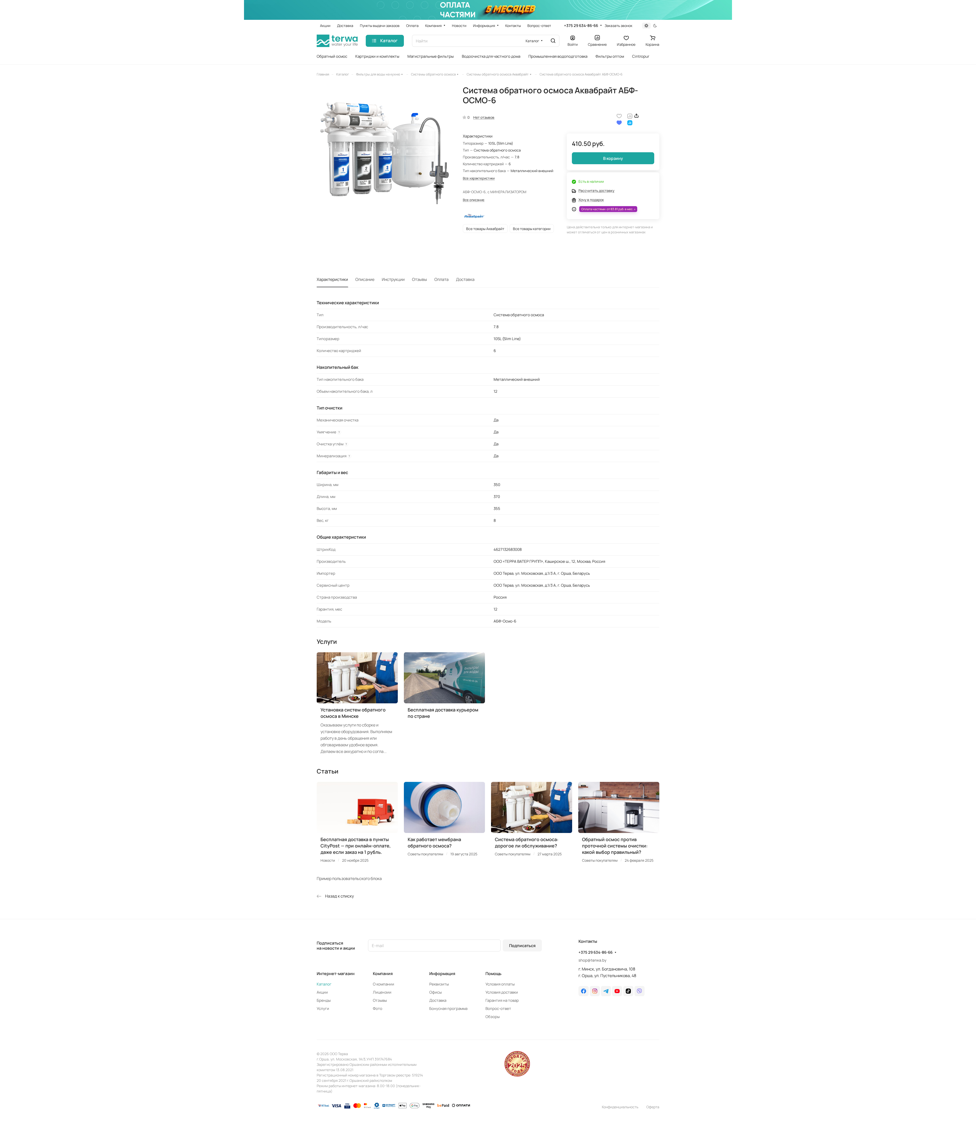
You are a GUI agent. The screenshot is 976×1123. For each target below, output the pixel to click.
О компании (383, 984)
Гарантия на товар (502, 1000)
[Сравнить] (630, 116)
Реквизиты (439, 984)
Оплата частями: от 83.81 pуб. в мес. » (608, 209)
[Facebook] (583, 991)
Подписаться (522, 945)
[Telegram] (606, 991)
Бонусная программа (448, 1008)
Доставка (465, 279)
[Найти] (553, 41)
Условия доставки (501, 992)
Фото (377, 1008)
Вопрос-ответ (498, 1008)
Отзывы (419, 279)
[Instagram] (595, 991)
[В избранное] (619, 116)
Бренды (324, 1000)
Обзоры (492, 1016)
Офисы (435, 992)
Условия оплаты (500, 984)
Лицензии (382, 992)
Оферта (652, 1106)
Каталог (324, 984)
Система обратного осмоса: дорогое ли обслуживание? (526, 842)
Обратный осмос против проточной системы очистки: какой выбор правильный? (615, 845)
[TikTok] (628, 991)
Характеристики (332, 279)
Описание (364, 279)
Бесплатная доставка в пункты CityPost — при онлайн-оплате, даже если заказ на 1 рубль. (356, 845)
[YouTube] (617, 991)
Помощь (493, 973)
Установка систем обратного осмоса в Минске (353, 713)
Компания (383, 973)
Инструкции (393, 279)
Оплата (441, 279)
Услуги (323, 1008)
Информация (442, 973)
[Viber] (639, 991)
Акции (322, 992)
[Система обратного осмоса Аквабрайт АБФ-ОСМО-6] (384, 153)
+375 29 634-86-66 (581, 25)
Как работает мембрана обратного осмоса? (434, 842)
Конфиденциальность (620, 1106)
